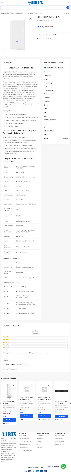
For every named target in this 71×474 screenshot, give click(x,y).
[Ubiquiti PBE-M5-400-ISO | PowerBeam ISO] (44, 389)
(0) (10, 411)
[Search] (67, 7)
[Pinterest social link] (46, 38)
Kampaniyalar (40, 435)
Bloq (38, 444)
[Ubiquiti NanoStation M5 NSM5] (9, 391)
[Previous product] (64, 13)
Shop (7, 13)
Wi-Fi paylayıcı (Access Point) (33, 13)
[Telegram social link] (50, 38)
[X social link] (44, 38)
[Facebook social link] (42, 38)
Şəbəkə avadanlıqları (17, 13)
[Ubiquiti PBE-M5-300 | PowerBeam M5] (26, 389)
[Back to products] (67, 13)
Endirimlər (39, 447)
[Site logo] (35, 2)
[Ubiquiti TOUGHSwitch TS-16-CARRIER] (61, 391)
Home (3, 13)
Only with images (10, 364)
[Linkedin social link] (48, 38)
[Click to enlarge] (4, 50)
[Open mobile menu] (2, 2)
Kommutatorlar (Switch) (61, 407)
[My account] (69, 2)
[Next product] (69, 13)
